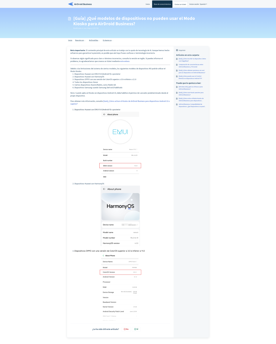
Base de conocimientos (162, 4)
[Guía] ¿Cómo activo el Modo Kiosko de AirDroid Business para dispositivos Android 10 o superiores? (191, 99)
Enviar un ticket (180, 4)
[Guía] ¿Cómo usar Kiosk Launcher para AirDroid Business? (191, 94)
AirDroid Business (95, 40)
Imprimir (182, 50)
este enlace (124, 61)
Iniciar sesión (194, 4)
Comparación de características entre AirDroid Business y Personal (191, 66)
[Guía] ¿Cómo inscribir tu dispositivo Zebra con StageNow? (192, 60)
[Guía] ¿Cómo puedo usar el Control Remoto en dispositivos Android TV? (190, 77)
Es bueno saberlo (109, 40)
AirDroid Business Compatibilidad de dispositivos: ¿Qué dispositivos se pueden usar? (192, 105)
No (127, 329)
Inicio (148, 4)
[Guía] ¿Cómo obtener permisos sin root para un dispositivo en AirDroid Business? (192, 71)
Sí (137, 329)
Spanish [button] (203, 4)
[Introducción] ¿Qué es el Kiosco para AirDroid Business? (191, 88)
